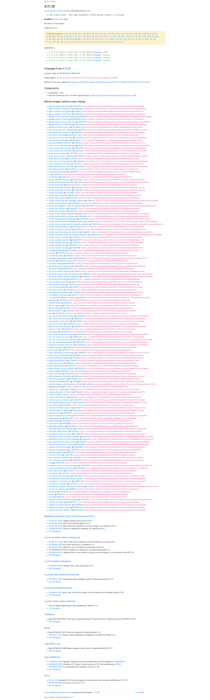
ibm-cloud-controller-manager (61, 334)
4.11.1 (100, 39)
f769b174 (61, 494)
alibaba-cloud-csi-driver (59, 119)
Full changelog (55, 531)
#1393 (118, 664)
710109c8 (76, 292)
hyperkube (53, 332)
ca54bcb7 (81, 156)
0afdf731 (76, 287)
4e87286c (68, 413)
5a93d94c (77, 460)
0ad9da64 (80, 258)
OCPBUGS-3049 (55, 566)
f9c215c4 (75, 195)
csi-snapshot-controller (58, 295)
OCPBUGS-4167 (55, 544)
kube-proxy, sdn (52, 644)
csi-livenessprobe (56, 290)
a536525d (94, 235)
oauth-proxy (54, 421)
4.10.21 (102, 34)
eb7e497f (83, 442)
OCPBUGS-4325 (55, 526)
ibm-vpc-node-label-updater (60, 342)
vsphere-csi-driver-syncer (59, 507)
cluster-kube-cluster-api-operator (62, 219)
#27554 (81, 683)
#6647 (113, 526)
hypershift (49, 614)
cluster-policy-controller (59, 237)
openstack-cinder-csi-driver (60, 434)
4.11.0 (93, 39)
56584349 (84, 117)
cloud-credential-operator (59, 179)
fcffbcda (78, 187)
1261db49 (76, 248)
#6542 (88, 523)
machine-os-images (57, 389)
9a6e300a (79, 109)
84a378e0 (76, 355)
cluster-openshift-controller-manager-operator (68, 235)
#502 (96, 605)
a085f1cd (78, 143)
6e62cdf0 (82, 214)
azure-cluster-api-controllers (60, 151)
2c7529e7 (79, 137)
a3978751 (79, 229)
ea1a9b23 (81, 130)
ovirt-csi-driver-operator (59, 457)
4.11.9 (120, 42)
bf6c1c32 (71, 185)
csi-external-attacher (57, 279)
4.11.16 (152, 39)
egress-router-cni (56, 311)
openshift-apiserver (57, 426)
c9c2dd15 (69, 418)
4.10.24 (128, 34)
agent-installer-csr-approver (60, 109)
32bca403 (66, 405)
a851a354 (80, 151)
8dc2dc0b (72, 366)
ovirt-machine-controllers (59, 460)
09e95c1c (68, 303)
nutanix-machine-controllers (60, 415)
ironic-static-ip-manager (59, 355)
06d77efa (73, 198)
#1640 (121, 592)
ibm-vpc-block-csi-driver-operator (63, 339)
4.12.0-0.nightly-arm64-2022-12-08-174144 (70, 58)
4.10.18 (84, 34)
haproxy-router (55, 329)
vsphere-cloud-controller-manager (63, 499)
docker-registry (55, 305)
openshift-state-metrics (58, 431)
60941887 (79, 447)
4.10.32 (85, 36)
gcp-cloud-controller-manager (61, 316)
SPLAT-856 (53, 680)
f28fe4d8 (82, 216)
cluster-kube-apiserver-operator (62, 216)
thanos (51, 494)
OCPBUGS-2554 (55, 667)
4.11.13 (134, 39)
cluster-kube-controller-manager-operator (66, 221)
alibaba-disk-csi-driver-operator (62, 122)
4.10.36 (119, 36)
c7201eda (76, 237)
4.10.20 (93, 34)
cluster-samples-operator (59, 240)
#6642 (102, 528)
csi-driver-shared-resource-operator (64, 274)
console (52, 253)
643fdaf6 (74, 397)
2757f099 (73, 153)
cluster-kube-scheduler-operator (61, 575)
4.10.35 (111, 36)
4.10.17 (76, 34)
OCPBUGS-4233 (55, 552)
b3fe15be (78, 132)
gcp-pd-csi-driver (56, 324)
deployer (52, 300)
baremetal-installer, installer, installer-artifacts (69, 516)
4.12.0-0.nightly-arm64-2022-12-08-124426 (70, 60)
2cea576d (72, 284)
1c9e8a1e (89, 384)
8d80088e (67, 423)
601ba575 (69, 329)
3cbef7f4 (81, 166)
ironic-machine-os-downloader (61, 353)
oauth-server (54, 423)
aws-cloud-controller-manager (61, 130)
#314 (99, 632)
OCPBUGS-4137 (55, 592)
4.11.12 (126, 39)
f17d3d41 (74, 379)
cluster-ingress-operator (57, 561)
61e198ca (76, 127)
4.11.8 (112, 42)
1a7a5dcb (75, 431)
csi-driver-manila (56, 263)
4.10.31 (76, 36)
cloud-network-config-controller (62, 537)
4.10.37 (128, 36)
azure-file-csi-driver (57, 158)
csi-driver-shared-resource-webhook (64, 276)
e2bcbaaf (82, 182)
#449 (111, 579)
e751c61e (65, 473)
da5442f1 (73, 279)
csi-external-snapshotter (59, 287)
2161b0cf (70, 255)
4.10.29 (59, 36)
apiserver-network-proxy (59, 127)
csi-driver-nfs (54, 269)
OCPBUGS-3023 (55, 523)
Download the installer (53, 11)
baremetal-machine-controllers (61, 166)
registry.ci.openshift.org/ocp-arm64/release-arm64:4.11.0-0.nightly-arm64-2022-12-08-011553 (111, 82)
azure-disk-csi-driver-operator (61, 156)
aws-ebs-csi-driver (56, 135)
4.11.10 (109, 39)
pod (50, 463)
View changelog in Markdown (56, 692)
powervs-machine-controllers (61, 468)
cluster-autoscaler (56, 185)
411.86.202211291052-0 (99, 95)
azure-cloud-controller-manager (62, 145)
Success (106, 55)
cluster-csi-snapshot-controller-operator (65, 206)
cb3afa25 (79, 478)
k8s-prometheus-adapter (59, 358)
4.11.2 (67, 42)
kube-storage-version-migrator (61, 368)
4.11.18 (59, 42)
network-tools (54, 413)
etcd (50, 313)
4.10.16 (67, 34)
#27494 (125, 680)
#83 (102, 547)
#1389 (97, 667)
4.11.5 (90, 42)
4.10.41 (50, 39)
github (72, 697)
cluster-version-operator (59, 248)
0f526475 (77, 106)
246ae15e (79, 434)
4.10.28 (50, 36)
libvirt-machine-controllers (60, 376)
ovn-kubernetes (52, 657)
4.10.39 (145, 36)
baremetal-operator (57, 169)
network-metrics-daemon (59, 410)
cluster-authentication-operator (62, 182)
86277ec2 (76, 282)
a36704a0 (78, 179)
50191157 (66, 350)
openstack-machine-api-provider (62, 442)
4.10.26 (145, 34)
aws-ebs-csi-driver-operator (60, 137)
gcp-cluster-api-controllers (60, 318)
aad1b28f (66, 421)
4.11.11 (117, 39)
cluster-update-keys (57, 245)
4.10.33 (93, 36)
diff (134, 95)
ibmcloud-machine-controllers (61, 345)
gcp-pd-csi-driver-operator (60, 326)
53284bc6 (60, 313)
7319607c (70, 290)
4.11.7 (105, 42)
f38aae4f (79, 392)
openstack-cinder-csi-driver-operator (64, 436)
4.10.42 (59, 39)
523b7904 (77, 400)
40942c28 (79, 481)
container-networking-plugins (61, 258)
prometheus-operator (57, 484)
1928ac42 (58, 174)
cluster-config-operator (58, 203)
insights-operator (56, 347)
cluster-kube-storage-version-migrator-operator (69, 224)
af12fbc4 (70, 471)
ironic (47, 628)
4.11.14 (143, 39)
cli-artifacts (53, 177)
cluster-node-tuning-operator (59, 601)
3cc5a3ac (65, 394)
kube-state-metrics (57, 366)
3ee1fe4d (77, 227)
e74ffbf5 (77, 111)
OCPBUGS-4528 (55, 542)
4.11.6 (97, 42)
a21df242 (91, 200)
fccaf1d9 (70, 311)
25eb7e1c (78, 164)
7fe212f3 (62, 261)
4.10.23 (119, 34)
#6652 (89, 521)
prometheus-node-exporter (60, 481)
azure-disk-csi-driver (57, 153)
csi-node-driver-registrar (59, 292)
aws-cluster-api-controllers (60, 132)
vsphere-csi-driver (56, 502)
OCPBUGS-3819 (55, 683)
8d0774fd (89, 206)
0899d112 (73, 489)
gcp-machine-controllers (59, 321)
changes (97, 52)
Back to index (50, 1)
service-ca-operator (57, 489)
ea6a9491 (74, 172)
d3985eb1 (86, 274)
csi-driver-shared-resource (60, 271)
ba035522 (72, 135)
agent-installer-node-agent (60, 111)
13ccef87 (66, 308)
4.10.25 (136, 34)
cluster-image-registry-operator (62, 214)
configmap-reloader (57, 250)
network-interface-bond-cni (60, 408)
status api (58, 19)
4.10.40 (154, 36)
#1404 (122, 661)
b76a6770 (79, 408)
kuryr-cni (52, 371)
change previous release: (82, 692)
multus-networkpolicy (58, 397)
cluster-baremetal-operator (60, 190)
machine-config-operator (59, 381)
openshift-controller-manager (61, 429)
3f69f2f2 (77, 271)
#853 (92, 566)
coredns (52, 261)
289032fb (73, 245)
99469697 (77, 240)
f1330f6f (73, 360)
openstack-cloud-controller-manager (64, 439)
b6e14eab (78, 376)
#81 (132, 552)
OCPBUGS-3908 (55, 664)
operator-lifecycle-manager (60, 447)
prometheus (54, 473)
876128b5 (82, 353)
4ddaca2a (80, 161)
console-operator (56, 255)
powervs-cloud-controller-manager (63, 465)
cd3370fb (69, 455)
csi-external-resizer (57, 284)
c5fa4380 (78, 190)
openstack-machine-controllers (61, 444)
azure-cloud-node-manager (60, 148)
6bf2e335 (83, 145)
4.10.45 (85, 39)
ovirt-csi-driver (55, 455)
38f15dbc (82, 444)
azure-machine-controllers (60, 164)
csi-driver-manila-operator (60, 266)
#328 (113, 635)
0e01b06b (75, 203)
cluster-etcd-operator (58, 211)
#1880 (133, 619)
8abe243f (73, 208)
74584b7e (91, 221)
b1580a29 (72, 389)
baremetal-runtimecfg (58, 172)
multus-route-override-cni (59, 400)
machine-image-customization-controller (66, 384)
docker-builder (55, 303)
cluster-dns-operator (57, 208)
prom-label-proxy (56, 471)
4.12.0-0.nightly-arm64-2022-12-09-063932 (70, 52)
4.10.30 (68, 36)
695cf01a (62, 253)
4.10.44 (76, 39)
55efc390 (84, 219)
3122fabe (72, 169)
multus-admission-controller (60, 392)
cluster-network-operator (58, 588)
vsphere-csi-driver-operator (60, 505)
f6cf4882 (76, 140)
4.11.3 (74, 42)
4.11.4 (82, 42)
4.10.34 (102, 36)
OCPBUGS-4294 (55, 579)
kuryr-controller (55, 374)
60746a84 (77, 381)
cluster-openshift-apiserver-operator (64, 232)
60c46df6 (72, 426)
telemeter (53, 492)
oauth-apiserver (55, 418)
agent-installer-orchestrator (60, 114)
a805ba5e (70, 363)
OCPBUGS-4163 (55, 547)
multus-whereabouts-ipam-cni (61, 402)
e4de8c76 (77, 242)
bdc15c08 (81, 402)
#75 (108, 550)
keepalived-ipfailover (57, 360)
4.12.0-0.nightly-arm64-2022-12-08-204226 (70, 55)
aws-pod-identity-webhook (60, 143)
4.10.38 (137, 36)
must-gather (54, 405)
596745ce (82, 368)
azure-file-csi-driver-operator (61, 161)
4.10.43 (68, 39)
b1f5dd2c (64, 492)
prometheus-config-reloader (60, 478)
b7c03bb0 (72, 250)
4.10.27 (154, 34)
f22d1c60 (70, 193)
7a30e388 (76, 457)
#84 (113, 542)
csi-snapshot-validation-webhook (63, 297)
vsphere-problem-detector (60, 510)
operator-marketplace (58, 450)
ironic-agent (54, 350)
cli (50, 174)
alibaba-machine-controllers (60, 124)
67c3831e (72, 158)
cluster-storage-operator (59, 242)
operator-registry (56, 452)
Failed (105, 52)
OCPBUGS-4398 (55, 521)
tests (47, 676)
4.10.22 (110, 34)
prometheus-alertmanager (59, 476)
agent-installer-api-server (59, 106)
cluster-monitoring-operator (60, 229)
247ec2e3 (69, 305)
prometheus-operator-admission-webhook (66, 486)
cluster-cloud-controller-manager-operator (66, 200)
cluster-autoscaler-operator (60, 187)
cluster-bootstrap (56, 193)
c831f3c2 (74, 211)
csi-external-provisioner (58, 282)
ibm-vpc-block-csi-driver (59, 337)
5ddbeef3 (86, 232)
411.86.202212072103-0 (122, 95)
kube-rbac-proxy (56, 363)
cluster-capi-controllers (58, 195)
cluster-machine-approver (59, 227)
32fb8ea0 (77, 358)
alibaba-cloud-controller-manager (63, 117)
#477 (111, 648)
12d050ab (96, 224)
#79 (92, 544)
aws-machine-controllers (59, 140)
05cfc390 (78, 476)
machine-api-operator (58, 379)
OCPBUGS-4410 (55, 635)
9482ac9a (77, 410)
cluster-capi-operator (57, 198)
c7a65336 (74, 450)
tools (51, 497)
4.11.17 (50, 42)
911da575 (80, 429)
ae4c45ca (87, 436)
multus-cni (53, 394)
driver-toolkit (54, 308)
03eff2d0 (70, 347)
